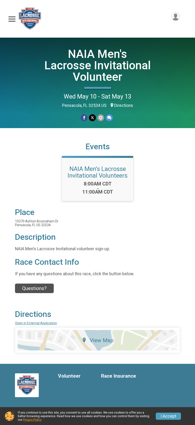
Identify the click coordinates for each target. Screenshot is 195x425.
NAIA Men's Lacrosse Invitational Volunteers (97, 172)
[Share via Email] (100, 117)
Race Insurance (118, 376)
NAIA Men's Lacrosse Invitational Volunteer (97, 65)
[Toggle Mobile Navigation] (12, 19)
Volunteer (69, 376)
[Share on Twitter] (92, 117)
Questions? (34, 288)
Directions (123, 105)
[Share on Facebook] (84, 117)
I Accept (168, 416)
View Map (101, 340)
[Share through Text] (109, 117)
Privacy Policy (32, 419)
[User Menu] (175, 16)
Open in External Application (36, 323)
